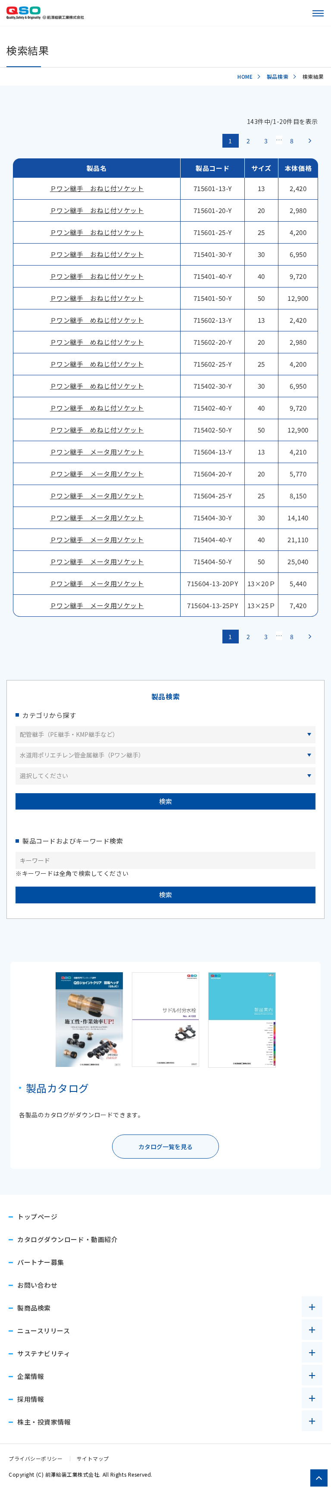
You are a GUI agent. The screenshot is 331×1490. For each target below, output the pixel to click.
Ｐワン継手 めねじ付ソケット (97, 320)
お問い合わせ (37, 1284)
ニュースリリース (43, 1330)
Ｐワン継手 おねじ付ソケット (97, 188)
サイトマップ (93, 1458)
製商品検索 (34, 1307)
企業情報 (30, 1376)
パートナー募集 (40, 1262)
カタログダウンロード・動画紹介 (67, 1239)
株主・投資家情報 (44, 1421)
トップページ (37, 1216)
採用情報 (30, 1398)
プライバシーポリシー (36, 1458)
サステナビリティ (43, 1353)
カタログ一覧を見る (165, 1146)
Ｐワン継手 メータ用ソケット (97, 451)
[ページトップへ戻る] (319, 1478)
